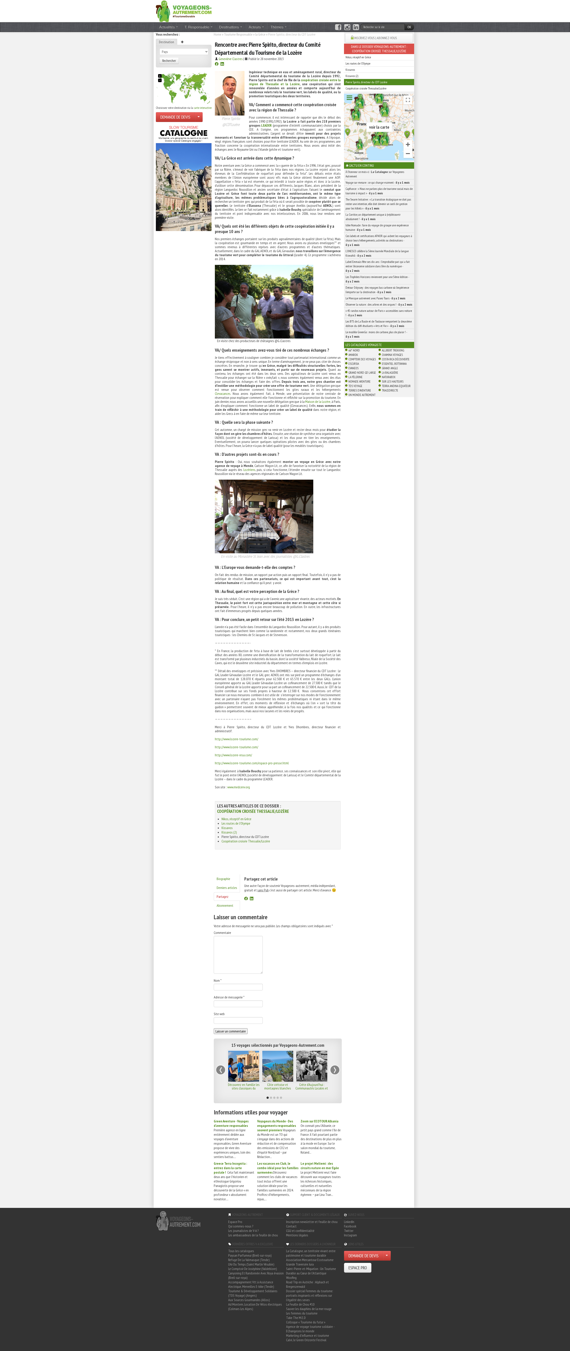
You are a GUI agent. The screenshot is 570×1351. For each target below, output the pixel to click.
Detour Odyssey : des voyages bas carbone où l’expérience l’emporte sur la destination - (377, 290)
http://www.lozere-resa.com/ (233, 755)
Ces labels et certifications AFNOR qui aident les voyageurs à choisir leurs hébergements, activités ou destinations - (379, 240)
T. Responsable (197, 26)
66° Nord (354, 350)
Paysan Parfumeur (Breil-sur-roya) (250, 1255)
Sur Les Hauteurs (392, 381)
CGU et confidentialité (300, 1230)
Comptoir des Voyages (362, 359)
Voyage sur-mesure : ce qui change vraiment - (378, 183)
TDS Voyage (355, 386)
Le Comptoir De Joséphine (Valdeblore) (252, 1268)
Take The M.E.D (296, 1317)
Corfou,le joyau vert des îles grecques (243, 1086)
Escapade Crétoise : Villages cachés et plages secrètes (312, 1088)
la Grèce (260, 34)
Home (217, 34)
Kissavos (227, 828)
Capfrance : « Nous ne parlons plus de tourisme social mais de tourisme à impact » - (379, 191)
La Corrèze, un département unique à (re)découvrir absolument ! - (373, 217)
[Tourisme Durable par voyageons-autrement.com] (184, 10)
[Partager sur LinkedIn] (222, 64)
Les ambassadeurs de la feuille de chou (253, 1235)
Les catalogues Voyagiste (364, 345)
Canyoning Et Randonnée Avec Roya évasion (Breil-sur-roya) (256, 1275)
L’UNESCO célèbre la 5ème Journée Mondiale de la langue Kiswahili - (377, 253)
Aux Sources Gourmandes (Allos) (249, 1300)
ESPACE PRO (357, 1268)
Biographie (223, 878)
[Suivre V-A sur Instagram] (347, 27)
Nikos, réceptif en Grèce (236, 819)
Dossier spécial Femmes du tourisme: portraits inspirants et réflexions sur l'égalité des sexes (309, 1295)
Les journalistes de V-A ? (243, 1230)
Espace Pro (235, 1221)
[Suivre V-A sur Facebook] (338, 27)
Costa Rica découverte (395, 359)
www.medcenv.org (238, 787)
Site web (219, 1014)
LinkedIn (349, 1221)
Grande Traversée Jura (300, 1264)
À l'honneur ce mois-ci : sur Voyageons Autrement (375, 174)
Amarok (353, 355)
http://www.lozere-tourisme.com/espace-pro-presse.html (252, 763)
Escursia (353, 364)
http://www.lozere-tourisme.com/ (236, 739)
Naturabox (388, 377)
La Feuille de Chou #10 (300, 1304)
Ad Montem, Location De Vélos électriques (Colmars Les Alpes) (255, 1306)
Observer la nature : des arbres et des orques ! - (379, 304)
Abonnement (225, 905)
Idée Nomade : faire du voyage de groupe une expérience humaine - (377, 227)
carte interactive (203, 108)
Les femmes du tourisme (302, 1313)
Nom (218, 980)
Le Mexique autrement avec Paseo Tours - (375, 298)
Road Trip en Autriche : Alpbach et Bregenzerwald (307, 1284)
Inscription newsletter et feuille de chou (312, 1221)
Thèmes (277, 26)
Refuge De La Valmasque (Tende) (249, 1260)
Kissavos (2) (229, 832)
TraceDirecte (390, 390)
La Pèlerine (355, 377)
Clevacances (222, 393)
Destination (166, 42)
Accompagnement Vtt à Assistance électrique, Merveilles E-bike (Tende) (251, 1284)
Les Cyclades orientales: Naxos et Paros (278, 1086)
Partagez (222, 896)
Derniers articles (227, 887)
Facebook (350, 1226)
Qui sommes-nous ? (240, 1226)
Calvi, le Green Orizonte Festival (306, 1340)
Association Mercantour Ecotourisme (310, 1260)
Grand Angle (390, 368)
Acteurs (255, 26)
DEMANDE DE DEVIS (175, 117)
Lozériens (249, 469)
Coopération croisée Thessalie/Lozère (253, 811)
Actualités (167, 26)
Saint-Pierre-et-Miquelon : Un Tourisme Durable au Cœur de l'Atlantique (311, 1270)
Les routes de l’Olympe (236, 823)
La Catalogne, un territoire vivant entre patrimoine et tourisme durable (311, 1253)
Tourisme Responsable (238, 34)
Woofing (291, 1277)
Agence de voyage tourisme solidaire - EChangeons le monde (310, 1328)
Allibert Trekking (393, 350)
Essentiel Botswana (394, 364)
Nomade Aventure (359, 381)
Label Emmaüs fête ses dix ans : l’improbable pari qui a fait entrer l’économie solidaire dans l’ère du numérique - (378, 266)
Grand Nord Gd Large (362, 373)
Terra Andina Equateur (396, 386)
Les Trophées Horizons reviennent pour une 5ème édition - (377, 279)
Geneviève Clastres (231, 59)
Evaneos (353, 368)
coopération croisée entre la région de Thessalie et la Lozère (295, 82)
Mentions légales (297, 1235)
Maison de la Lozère (317, 401)
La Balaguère (390, 373)
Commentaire (222, 932)
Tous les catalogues (241, 1251)
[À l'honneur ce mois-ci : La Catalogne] (184, 177)
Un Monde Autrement (361, 395)
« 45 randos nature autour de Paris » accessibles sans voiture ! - (379, 313)
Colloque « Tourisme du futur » (305, 1322)
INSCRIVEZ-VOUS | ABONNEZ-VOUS (375, 38)
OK (409, 27)
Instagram (350, 1235)
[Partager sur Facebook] (216, 64)
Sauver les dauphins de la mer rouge (309, 1308)
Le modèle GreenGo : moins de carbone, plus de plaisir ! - (376, 334)
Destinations (229, 26)
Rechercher (169, 60)
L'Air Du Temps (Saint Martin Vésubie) (251, 1264)
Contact (291, 1226)
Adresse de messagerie (229, 997)
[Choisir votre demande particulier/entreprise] (199, 117)
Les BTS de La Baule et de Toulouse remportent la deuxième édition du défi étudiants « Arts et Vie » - (379, 323)
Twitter (348, 1230)
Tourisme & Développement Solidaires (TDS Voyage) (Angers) (252, 1293)
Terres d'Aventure (359, 390)
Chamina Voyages (392, 355)
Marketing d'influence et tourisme (307, 1335)
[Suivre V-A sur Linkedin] (356, 27)
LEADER (266, 125)
